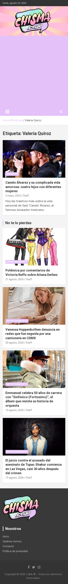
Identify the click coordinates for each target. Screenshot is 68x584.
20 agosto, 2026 (14, 342)
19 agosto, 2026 (14, 410)
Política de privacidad (15, 551)
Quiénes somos (12, 541)
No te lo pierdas (18, 223)
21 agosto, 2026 (14, 279)
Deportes (12, 174)
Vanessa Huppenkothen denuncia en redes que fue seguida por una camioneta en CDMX (32, 334)
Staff (26, 195)
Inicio (6, 536)
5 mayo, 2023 (13, 195)
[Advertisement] (34, 72)
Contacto (8, 546)
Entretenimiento (17, 262)
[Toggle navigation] (7, 111)
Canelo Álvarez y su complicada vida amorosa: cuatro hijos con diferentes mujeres (33, 187)
